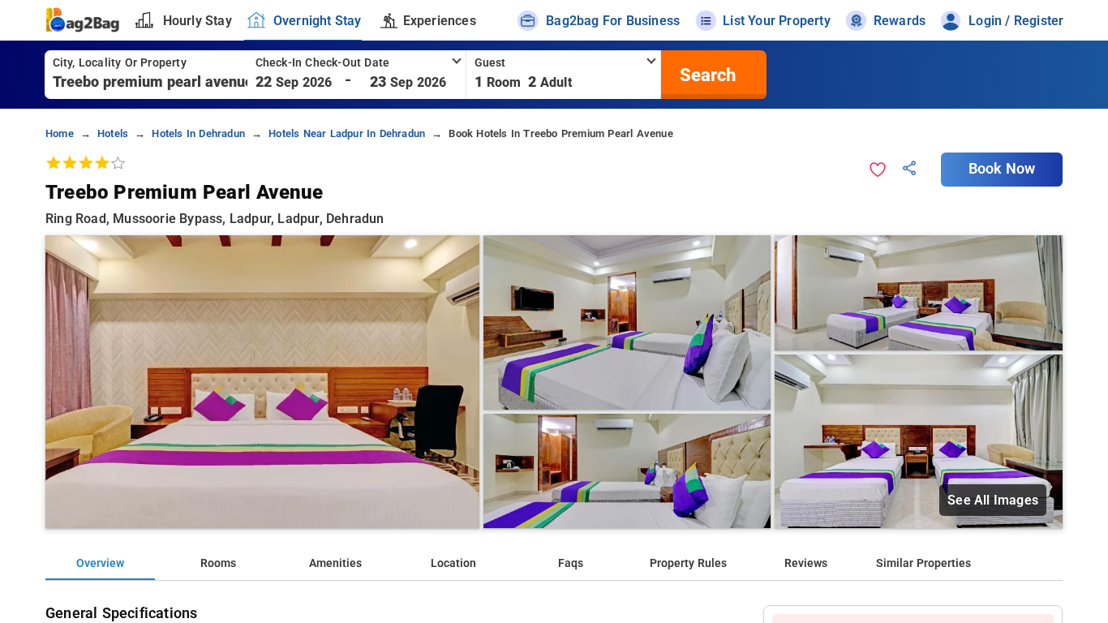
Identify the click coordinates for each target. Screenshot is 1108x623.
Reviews (805, 563)
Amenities (335, 563)
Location (453, 563)
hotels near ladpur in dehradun (346, 133)
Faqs (570, 563)
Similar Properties (923, 563)
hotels (112, 133)
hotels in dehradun (198, 133)
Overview (100, 563)
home (59, 133)
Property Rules (688, 563)
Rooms (218, 563)
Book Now (1001, 169)
